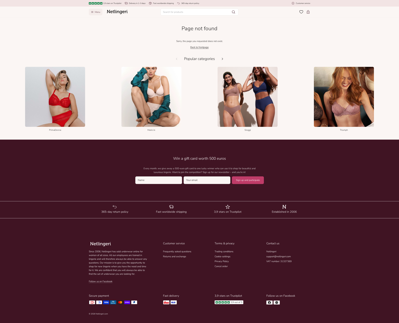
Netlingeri (271, 251)
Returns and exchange (174, 256)
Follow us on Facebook (100, 281)
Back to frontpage (199, 47)
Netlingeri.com (102, 314)
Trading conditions (224, 251)
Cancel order (221, 266)
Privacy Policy (222, 261)
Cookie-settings (222, 256)
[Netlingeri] (117, 12)
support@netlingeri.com (278, 256)
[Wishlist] (301, 12)
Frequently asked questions (177, 251)
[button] (199, 12)
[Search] (233, 12)
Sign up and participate (248, 180)
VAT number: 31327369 (279, 261)
